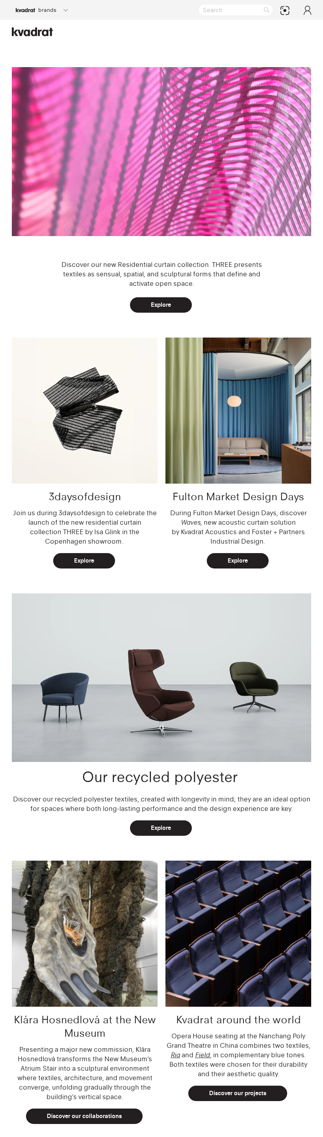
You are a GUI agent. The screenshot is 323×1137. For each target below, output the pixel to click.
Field (202, 1055)
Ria (175, 1055)
